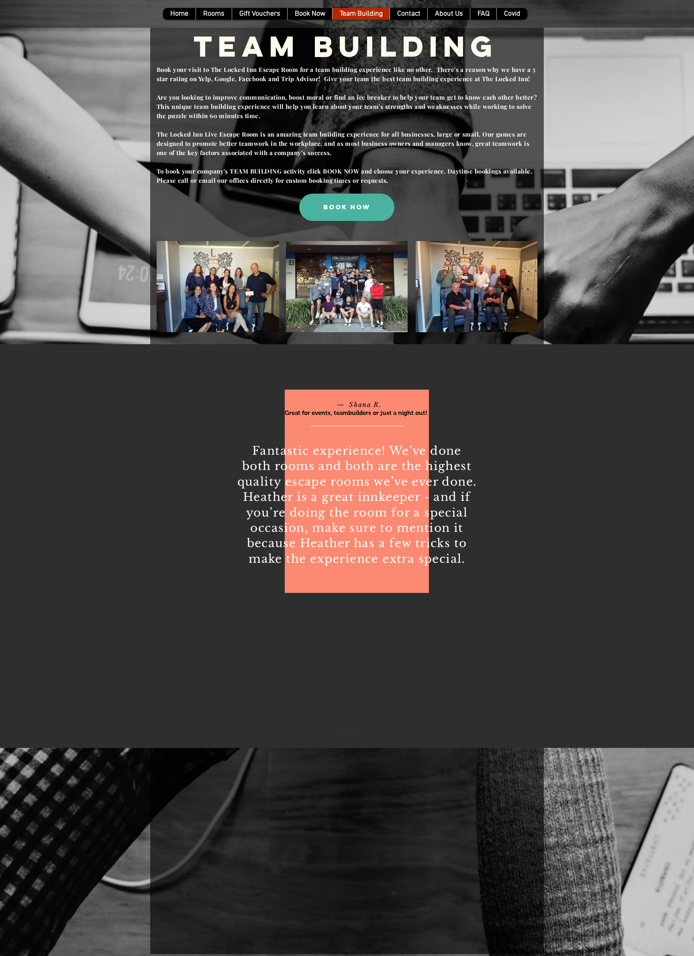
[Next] (650, 546)
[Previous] (43, 546)
